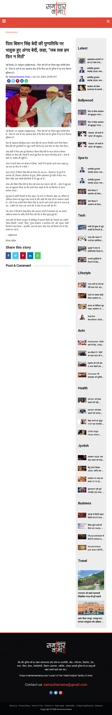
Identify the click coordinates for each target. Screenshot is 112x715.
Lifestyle (84, 273)
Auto (81, 331)
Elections (99, 706)
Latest (82, 48)
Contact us (49, 706)
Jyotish (83, 446)
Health (83, 388)
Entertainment (11, 32)
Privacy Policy (24, 706)
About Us (13, 706)
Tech (81, 215)
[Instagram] (60, 693)
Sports (83, 158)
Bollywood (85, 100)
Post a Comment (18, 266)
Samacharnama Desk (19, 76)
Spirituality (70, 706)
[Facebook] (51, 693)
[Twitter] (56, 693)
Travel (82, 561)
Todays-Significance (84, 706)
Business (84, 503)
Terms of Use (37, 706)
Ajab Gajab (59, 706)
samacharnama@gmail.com (56, 685)
